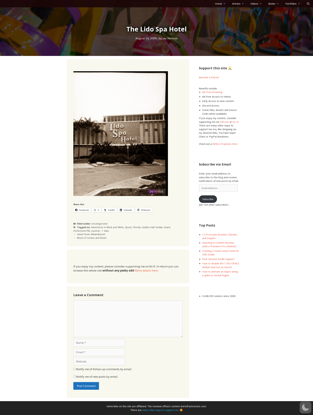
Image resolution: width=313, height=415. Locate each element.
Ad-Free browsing (212, 92)
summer (95, 230)
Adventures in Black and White (107, 227)
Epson (128, 227)
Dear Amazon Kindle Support (218, 259)
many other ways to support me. (160, 410)
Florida (137, 227)
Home (218, 3)
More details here (146, 270)
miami (167, 227)
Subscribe (207, 199)
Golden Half (148, 227)
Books (271, 3)
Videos (254, 3)
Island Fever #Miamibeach (91, 234)
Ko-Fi (235, 121)
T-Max (105, 230)
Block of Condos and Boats (92, 237)
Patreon (224, 121)
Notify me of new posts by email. (97, 376)
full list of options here (224, 143)
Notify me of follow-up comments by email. (104, 369)
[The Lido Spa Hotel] (120, 195)
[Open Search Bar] (308, 3)
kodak (159, 227)
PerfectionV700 (81, 230)
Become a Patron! (209, 77)
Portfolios (291, 3)
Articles (236, 3)
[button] (305, 407)
